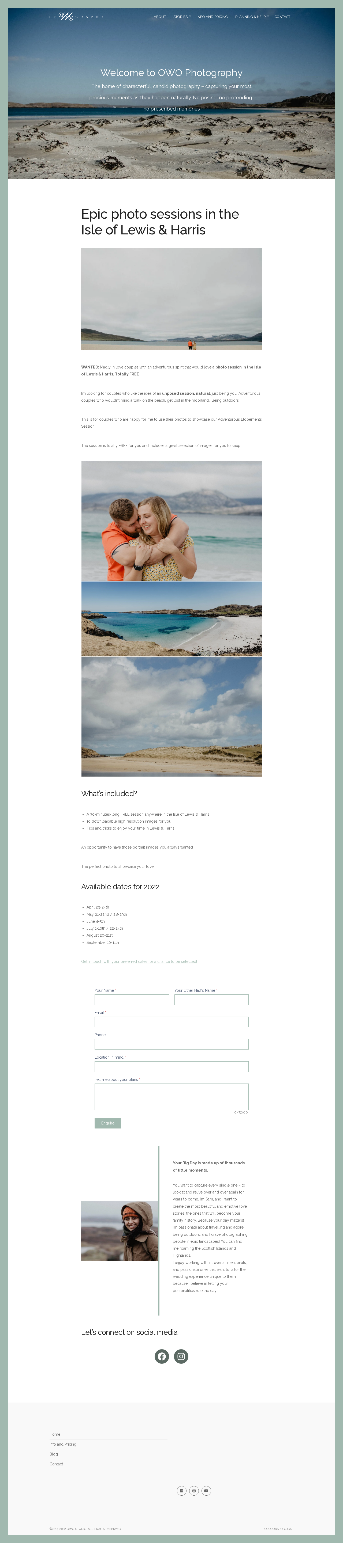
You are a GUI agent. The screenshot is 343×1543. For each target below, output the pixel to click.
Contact (282, 17)
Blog (54, 1454)
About (160, 17)
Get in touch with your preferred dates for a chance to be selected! (139, 961)
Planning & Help (250, 17)
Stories (180, 17)
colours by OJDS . (278, 1529)
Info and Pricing (212, 17)
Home (55, 1434)
